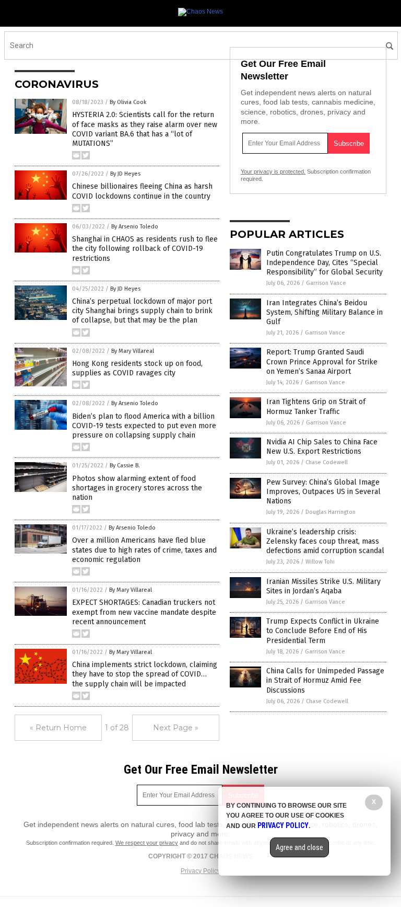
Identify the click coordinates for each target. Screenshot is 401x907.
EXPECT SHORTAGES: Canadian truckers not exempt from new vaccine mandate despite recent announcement (144, 612)
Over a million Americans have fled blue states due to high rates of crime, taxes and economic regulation (144, 550)
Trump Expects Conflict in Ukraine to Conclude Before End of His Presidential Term (322, 631)
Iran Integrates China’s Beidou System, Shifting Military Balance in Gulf (324, 312)
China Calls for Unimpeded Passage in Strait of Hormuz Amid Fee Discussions (325, 680)
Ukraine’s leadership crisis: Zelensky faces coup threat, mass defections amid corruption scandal (325, 541)
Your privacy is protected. (273, 171)
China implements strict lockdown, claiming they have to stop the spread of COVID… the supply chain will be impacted (144, 674)
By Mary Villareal (132, 351)
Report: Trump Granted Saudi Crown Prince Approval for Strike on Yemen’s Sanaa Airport (322, 361)
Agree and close (299, 847)
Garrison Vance (326, 283)
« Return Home (58, 727)
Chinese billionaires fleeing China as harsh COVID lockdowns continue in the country (142, 191)
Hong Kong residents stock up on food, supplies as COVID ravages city (137, 368)
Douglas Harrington (330, 512)
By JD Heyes (125, 173)
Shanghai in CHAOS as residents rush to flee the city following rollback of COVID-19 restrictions (145, 248)
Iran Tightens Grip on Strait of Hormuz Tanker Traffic (315, 406)
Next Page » (175, 727)
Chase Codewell (326, 462)
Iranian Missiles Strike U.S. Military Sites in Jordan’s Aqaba (323, 586)
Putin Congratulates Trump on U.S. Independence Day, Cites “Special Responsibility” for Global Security (324, 263)
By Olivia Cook (128, 102)
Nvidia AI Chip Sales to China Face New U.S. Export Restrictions (322, 447)
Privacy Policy (200, 871)
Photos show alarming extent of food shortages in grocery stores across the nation (137, 488)
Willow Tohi (320, 561)
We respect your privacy (146, 843)
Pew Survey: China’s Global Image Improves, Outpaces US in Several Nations (323, 492)
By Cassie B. (125, 465)
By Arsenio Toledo (134, 226)
